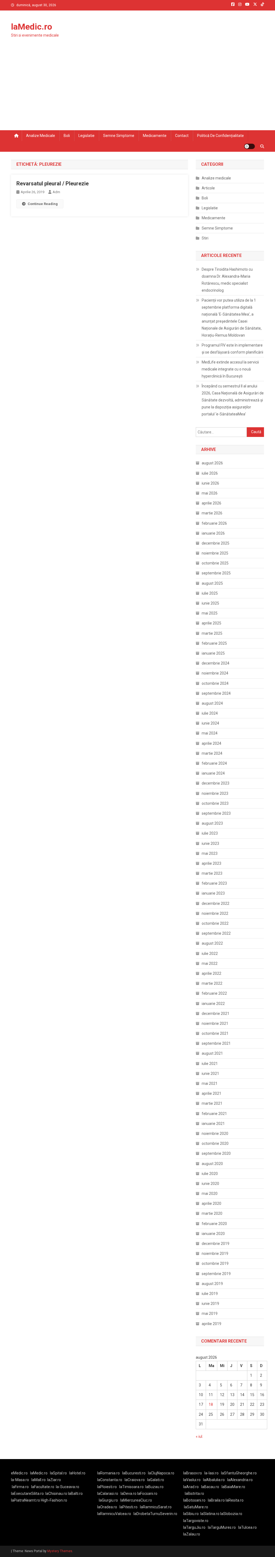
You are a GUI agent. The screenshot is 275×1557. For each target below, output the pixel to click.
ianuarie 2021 (213, 1123)
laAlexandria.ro (240, 1480)
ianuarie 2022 (213, 1003)
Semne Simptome (217, 228)
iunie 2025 (210, 603)
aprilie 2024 (211, 743)
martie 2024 (212, 753)
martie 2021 (212, 1103)
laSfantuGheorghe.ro (239, 1473)
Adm (56, 192)
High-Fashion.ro (54, 1500)
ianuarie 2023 (213, 893)
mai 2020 (210, 1193)
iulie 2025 (210, 593)
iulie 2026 (210, 473)
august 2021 (212, 1053)
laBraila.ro (216, 1500)
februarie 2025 (214, 643)
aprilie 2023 (211, 863)
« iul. (199, 1436)
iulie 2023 (210, 833)
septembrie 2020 (216, 1153)
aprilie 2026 (211, 503)
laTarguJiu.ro (195, 1527)
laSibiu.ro (191, 1514)
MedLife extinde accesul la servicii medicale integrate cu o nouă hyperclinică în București (230, 369)
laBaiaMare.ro (233, 1487)
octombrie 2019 (215, 1263)
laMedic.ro (31, 27)
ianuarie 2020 (213, 1233)
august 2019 (212, 1283)
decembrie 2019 (215, 1243)
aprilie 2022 (211, 973)
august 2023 (212, 823)
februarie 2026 (214, 523)
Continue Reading (43, 204)
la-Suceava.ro (67, 1487)
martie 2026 (212, 513)
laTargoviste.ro (195, 1521)
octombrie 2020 (215, 1143)
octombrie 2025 (215, 563)
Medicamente (155, 135)
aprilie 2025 (211, 623)
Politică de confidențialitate (220, 135)
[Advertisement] (137, 90)
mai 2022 (210, 963)
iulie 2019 (210, 1293)
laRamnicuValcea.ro (114, 1514)
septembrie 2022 (216, 933)
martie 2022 (212, 983)
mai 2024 (210, 733)
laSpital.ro (58, 1473)
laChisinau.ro (56, 1493)
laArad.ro (191, 1487)
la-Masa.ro (20, 1480)
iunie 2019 (210, 1303)
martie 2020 (212, 1213)
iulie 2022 (210, 953)
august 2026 (212, 463)
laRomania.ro (108, 1473)
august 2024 (212, 703)
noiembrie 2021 (215, 1023)
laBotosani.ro (194, 1500)
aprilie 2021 (211, 1093)
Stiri (205, 238)
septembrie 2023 (216, 813)
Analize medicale (40, 135)
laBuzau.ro (154, 1487)
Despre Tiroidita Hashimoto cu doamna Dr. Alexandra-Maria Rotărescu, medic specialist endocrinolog (227, 279)
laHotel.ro (77, 1473)
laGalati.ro (155, 1480)
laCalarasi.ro (107, 1493)
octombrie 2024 (215, 683)
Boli (67, 135)
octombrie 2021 (215, 1033)
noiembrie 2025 (215, 553)
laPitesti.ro (129, 1507)
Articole (208, 188)
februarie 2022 (214, 993)
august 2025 (212, 583)
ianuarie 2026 (213, 533)
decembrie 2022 (215, 903)
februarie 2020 (214, 1223)
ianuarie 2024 (213, 773)
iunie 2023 (210, 843)
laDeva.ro (128, 1493)
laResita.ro (235, 1500)
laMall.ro (38, 1480)
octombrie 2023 (215, 803)
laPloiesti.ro (107, 1487)
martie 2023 (212, 873)
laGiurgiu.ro (109, 1500)
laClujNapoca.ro (161, 1473)
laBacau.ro (210, 1487)
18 (211, 1404)
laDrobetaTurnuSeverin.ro (155, 1514)
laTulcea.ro (247, 1527)
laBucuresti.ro (134, 1473)
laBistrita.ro (194, 1493)
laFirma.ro (20, 1487)
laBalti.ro (75, 1493)
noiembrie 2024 (215, 673)
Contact (182, 135)
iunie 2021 (210, 1073)
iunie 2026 (210, 483)
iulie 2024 (210, 713)
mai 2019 (210, 1313)
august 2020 (212, 1163)
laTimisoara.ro (131, 1487)
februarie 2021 (214, 1113)
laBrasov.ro (192, 1473)
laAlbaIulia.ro (214, 1480)
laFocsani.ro (147, 1493)
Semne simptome (118, 135)
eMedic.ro (19, 1473)
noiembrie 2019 (215, 1253)
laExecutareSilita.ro (27, 1493)
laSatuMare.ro (196, 1507)
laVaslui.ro (193, 1480)
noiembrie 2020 (215, 1133)
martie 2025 (212, 633)
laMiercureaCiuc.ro (136, 1500)
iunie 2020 (210, 1183)
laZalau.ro (191, 1534)
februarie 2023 (214, 883)
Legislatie (86, 135)
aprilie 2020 (211, 1203)
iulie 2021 (210, 1063)
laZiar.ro (54, 1480)
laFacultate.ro (42, 1487)
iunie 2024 (210, 723)
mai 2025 (210, 613)
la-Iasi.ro (211, 1473)
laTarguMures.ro (222, 1527)
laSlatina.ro (209, 1514)
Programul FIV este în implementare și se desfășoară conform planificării (232, 348)
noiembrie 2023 (215, 793)
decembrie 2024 (215, 663)
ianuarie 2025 (213, 653)
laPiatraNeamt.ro (25, 1500)
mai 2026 (210, 493)
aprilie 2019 (211, 1324)
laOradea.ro (107, 1507)
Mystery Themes (59, 1551)
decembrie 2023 (215, 783)
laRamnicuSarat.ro (156, 1507)
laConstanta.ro (109, 1480)
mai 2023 (210, 853)
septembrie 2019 (216, 1274)
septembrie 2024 (216, 693)
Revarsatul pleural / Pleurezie (52, 183)
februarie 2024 (214, 763)
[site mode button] (249, 146)
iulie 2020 (210, 1173)
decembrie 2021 (215, 1013)
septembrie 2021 (216, 1043)
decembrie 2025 (215, 543)
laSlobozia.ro (231, 1514)
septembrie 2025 (216, 573)
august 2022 (212, 943)
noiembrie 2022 (215, 913)
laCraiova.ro (135, 1480)
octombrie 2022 (215, 923)
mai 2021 (210, 1083)
